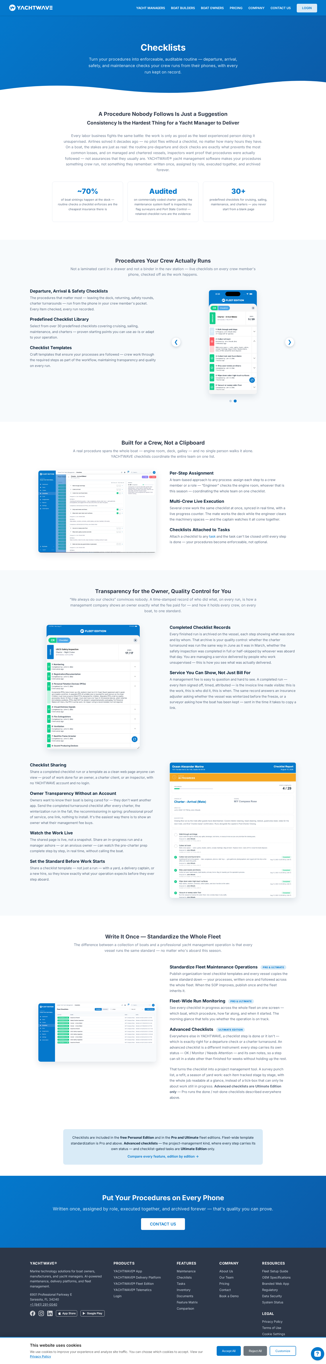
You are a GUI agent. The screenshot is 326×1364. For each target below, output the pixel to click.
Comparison (185, 1308)
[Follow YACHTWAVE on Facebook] (32, 1314)
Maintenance (186, 1271)
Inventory (183, 1290)
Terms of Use (271, 1328)
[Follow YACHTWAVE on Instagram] (41, 1314)
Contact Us (281, 8)
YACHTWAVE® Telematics (132, 1290)
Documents (185, 1296)
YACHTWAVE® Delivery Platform (137, 1277)
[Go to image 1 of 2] (230, 401)
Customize (282, 1351)
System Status (272, 1302)
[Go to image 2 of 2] (235, 401)
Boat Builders (183, 8)
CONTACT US (163, 1224)
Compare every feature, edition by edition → (163, 1156)
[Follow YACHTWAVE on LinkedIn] (50, 1314)
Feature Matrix (187, 1302)
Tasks (181, 1283)
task (212, 536)
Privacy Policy (272, 1321)
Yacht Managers (150, 8)
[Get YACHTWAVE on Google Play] (93, 1313)
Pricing (236, 8)
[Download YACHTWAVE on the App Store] (66, 1313)
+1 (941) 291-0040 (43, 1304)
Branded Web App (275, 1283)
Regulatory (270, 1290)
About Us (226, 1271)
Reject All (255, 1351)
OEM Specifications (276, 1277)
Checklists (184, 1277)
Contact (225, 1290)
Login (307, 8)
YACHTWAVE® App (128, 1271)
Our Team (226, 1277)
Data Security (272, 1296)
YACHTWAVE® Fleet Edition (134, 1283)
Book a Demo (229, 1296)
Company (256, 8)
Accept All (229, 1351)
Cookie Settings (273, 1334)
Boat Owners (212, 8)
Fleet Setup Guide (275, 1271)
